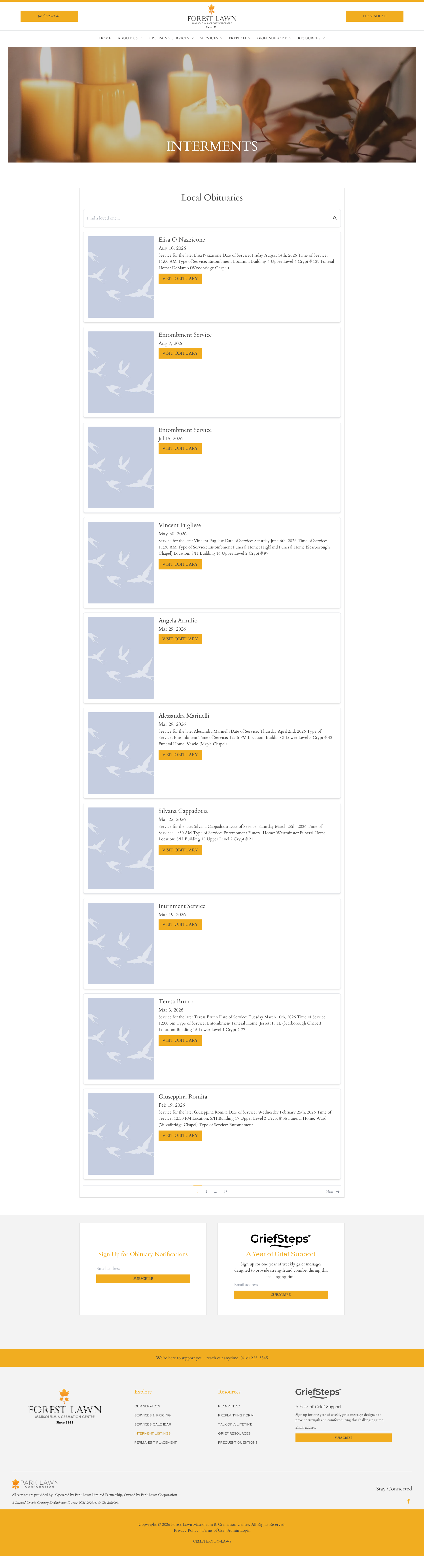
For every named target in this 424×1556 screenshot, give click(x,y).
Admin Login (238, 1530)
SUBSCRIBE (143, 1278)
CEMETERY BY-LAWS (212, 1541)
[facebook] (408, 1502)
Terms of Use (213, 1530)
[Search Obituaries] (332, 218)
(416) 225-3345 (254, 1358)
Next (329, 1191)
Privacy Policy (186, 1530)
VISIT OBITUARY (180, 279)
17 (225, 1191)
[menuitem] (105, 38)
